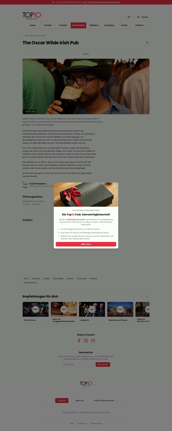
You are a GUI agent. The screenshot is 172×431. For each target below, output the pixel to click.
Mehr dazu (86, 244)
